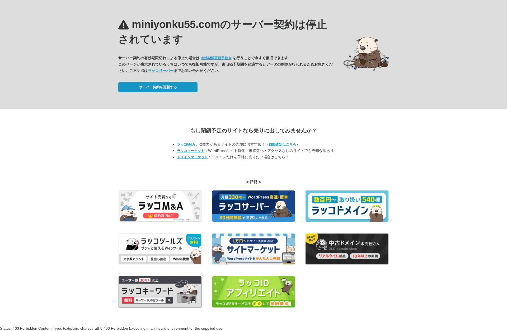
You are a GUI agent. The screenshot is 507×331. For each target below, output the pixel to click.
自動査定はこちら (282, 144)
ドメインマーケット (192, 157)
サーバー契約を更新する (158, 87)
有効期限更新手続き (216, 58)
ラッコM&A (186, 144)
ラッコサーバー (161, 70)
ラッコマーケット (190, 151)
